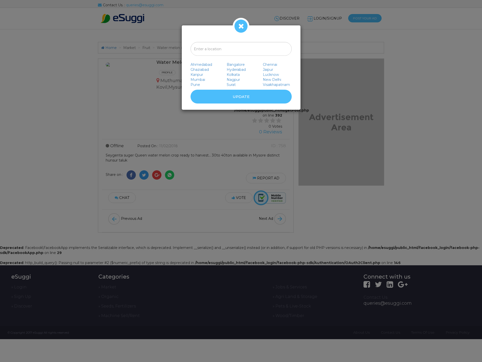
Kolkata (233, 74)
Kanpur (197, 74)
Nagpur (233, 79)
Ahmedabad (201, 64)
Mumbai (198, 79)
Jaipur (268, 69)
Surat (231, 84)
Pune (195, 84)
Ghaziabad (200, 69)
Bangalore (236, 64)
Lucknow (271, 74)
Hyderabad (236, 69)
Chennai (270, 64)
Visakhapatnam (276, 84)
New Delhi (272, 79)
